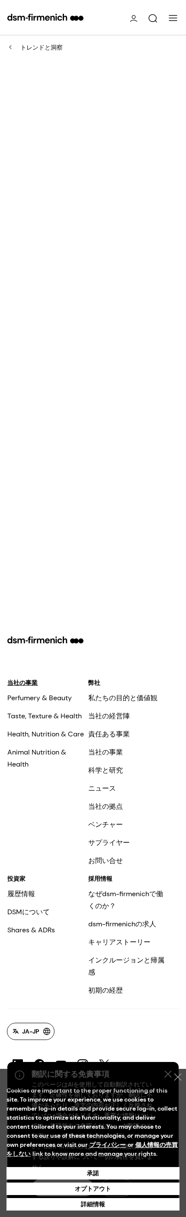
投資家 (16, 878)
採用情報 (100, 878)
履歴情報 (21, 893)
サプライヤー (109, 842)
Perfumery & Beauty (39, 697)
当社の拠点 (105, 806)
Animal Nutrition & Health (36, 758)
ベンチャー (105, 824)
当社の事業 (22, 682)
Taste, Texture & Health (44, 715)
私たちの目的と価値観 (122, 697)
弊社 (94, 682)
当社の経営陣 (109, 715)
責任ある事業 (109, 734)
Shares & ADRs (31, 929)
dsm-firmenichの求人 (122, 923)
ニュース (102, 788)
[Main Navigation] (173, 18)
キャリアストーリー (119, 942)
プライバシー (108, 1145)
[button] (152, 18)
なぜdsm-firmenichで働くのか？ (125, 899)
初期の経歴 (105, 990)
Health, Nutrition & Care (45, 734)
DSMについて (28, 911)
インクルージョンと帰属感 (126, 966)
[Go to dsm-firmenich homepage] (45, 17)
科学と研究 (105, 770)
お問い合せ (105, 860)
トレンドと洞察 (41, 47)
